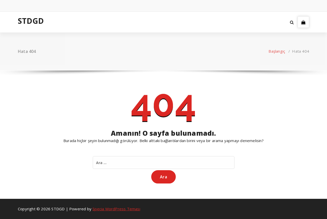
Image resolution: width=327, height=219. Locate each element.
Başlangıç (276, 51)
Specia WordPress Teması (116, 208)
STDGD (31, 21)
